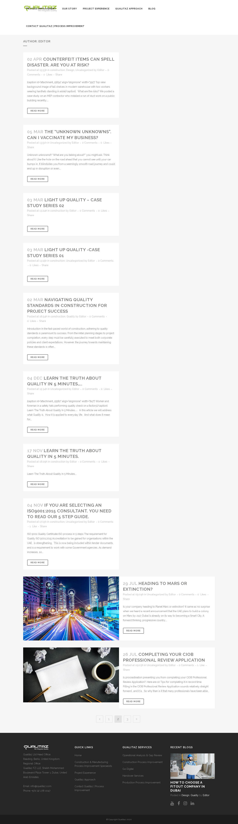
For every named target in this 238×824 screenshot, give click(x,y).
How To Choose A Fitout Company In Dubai (187, 786)
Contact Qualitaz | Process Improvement (89, 788)
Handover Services (133, 775)
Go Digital (128, 769)
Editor (100, 70)
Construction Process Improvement (142, 762)
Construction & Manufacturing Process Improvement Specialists (93, 764)
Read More (37, 111)
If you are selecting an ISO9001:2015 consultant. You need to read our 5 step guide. (69, 511)
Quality (71, 316)
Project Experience (85, 772)
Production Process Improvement (141, 782)
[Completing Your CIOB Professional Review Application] (71, 674)
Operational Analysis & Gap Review (142, 755)
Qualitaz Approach (85, 779)
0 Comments (89, 142)
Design (70, 70)
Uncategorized (84, 70)
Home (78, 755)
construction (57, 70)
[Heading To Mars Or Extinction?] (71, 608)
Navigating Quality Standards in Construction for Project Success (67, 305)
